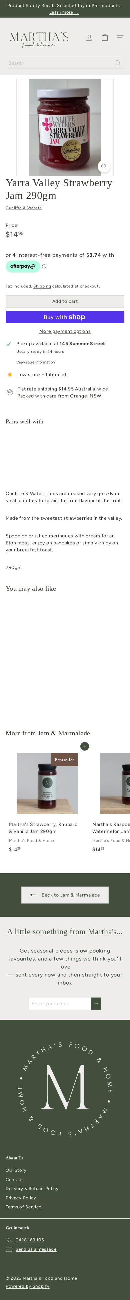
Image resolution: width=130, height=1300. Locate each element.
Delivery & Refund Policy (32, 1188)
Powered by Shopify (28, 1286)
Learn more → (64, 12)
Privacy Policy (21, 1197)
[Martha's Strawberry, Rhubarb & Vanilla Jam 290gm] (47, 801)
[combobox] (65, 63)
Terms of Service (23, 1206)
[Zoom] (104, 166)
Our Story (16, 1170)
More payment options (65, 331)
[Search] (117, 63)
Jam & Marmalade (64, 733)
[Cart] (104, 37)
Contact (14, 1179)
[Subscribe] (96, 1003)
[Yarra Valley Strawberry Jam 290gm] (65, 455)
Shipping (42, 286)
